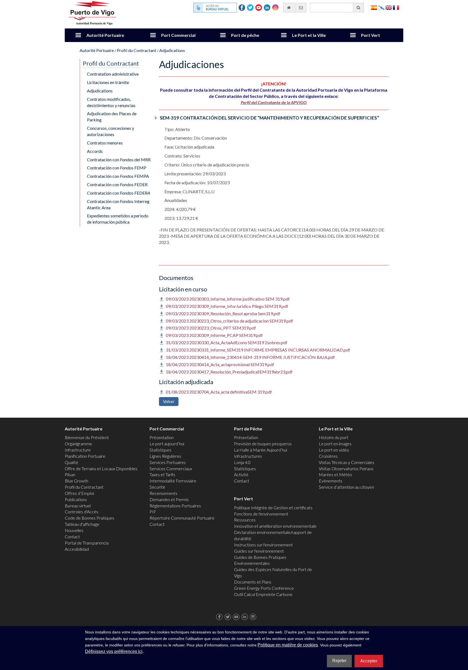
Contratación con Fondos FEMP (116, 167)
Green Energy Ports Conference (264, 588)
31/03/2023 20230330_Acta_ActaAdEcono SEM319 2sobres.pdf (226, 342)
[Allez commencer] (288, 7)
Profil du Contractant (136, 50)
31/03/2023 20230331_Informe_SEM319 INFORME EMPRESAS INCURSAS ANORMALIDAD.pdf (258, 349)
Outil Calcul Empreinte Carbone (263, 594)
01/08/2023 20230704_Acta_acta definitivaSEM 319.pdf (219, 391)
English (388, 7)
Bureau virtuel (78, 505)
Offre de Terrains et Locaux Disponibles (101, 468)
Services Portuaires (168, 462)
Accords (95, 151)
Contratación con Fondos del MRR (119, 159)
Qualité (71, 462)
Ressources (245, 519)
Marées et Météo (335, 474)
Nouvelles (74, 530)
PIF (153, 511)
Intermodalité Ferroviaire (173, 480)
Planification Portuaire (85, 456)
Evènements (330, 480)
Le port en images (335, 443)
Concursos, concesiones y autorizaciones (110, 131)
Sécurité (157, 486)
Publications (76, 499)
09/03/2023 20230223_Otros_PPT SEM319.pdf (211, 327)
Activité (241, 474)
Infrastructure (78, 449)
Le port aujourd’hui (167, 443)
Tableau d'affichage (82, 524)
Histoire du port (333, 437)
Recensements (163, 493)
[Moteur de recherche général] (358, 7)
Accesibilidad (77, 549)
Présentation (162, 437)
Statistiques (160, 449)
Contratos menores (105, 142)
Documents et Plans (252, 581)
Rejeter (339, 660)
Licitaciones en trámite (108, 82)
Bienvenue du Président (87, 437)
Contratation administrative (113, 73)
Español (374, 7)
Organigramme (78, 443)
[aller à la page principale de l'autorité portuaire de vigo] (92, 12)
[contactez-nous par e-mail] (300, 7)
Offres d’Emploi (79, 493)
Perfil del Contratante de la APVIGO (274, 102)
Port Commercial (178, 35)
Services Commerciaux (171, 468)
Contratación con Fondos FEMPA (118, 176)
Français (396, 7)
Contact (72, 536)
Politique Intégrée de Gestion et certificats (273, 507)
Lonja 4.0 (242, 462)
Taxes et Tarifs (162, 474)
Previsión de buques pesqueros (263, 443)
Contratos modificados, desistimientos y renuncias (111, 102)
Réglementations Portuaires (175, 505)
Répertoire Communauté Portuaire (182, 517)
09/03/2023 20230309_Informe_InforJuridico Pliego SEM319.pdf (227, 306)
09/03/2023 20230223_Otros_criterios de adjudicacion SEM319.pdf (229, 320)
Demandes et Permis (169, 499)
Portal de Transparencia (87, 542)
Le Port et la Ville (309, 35)
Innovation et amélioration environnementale (275, 526)
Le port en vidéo (334, 449)
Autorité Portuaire (105, 35)
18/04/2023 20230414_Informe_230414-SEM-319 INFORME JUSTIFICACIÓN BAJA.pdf (250, 357)
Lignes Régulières (165, 456)
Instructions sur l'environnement (263, 544)
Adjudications (172, 50)
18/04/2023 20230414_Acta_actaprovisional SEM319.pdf (220, 364)
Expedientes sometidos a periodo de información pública (117, 218)
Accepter (368, 661)
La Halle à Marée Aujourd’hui (260, 449)
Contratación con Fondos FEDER (117, 184)
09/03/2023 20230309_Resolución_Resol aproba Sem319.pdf (223, 313)
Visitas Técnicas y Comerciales (346, 462)
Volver (168, 401)
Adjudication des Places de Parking (111, 116)
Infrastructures (248, 456)
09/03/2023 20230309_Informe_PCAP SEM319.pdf (214, 335)
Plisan (70, 474)
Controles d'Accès (81, 511)
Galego (381, 7)
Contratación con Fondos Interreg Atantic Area (118, 204)
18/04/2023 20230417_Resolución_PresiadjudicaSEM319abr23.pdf (229, 371)
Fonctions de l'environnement (261, 513)
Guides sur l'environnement (259, 550)
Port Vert (370, 35)
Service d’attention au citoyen (346, 486)
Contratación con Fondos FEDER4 (118, 192)
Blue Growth (76, 480)
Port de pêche (245, 35)
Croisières (328, 456)
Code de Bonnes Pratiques (89, 517)
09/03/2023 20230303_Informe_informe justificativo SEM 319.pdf (228, 298)
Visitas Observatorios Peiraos (346, 468)
